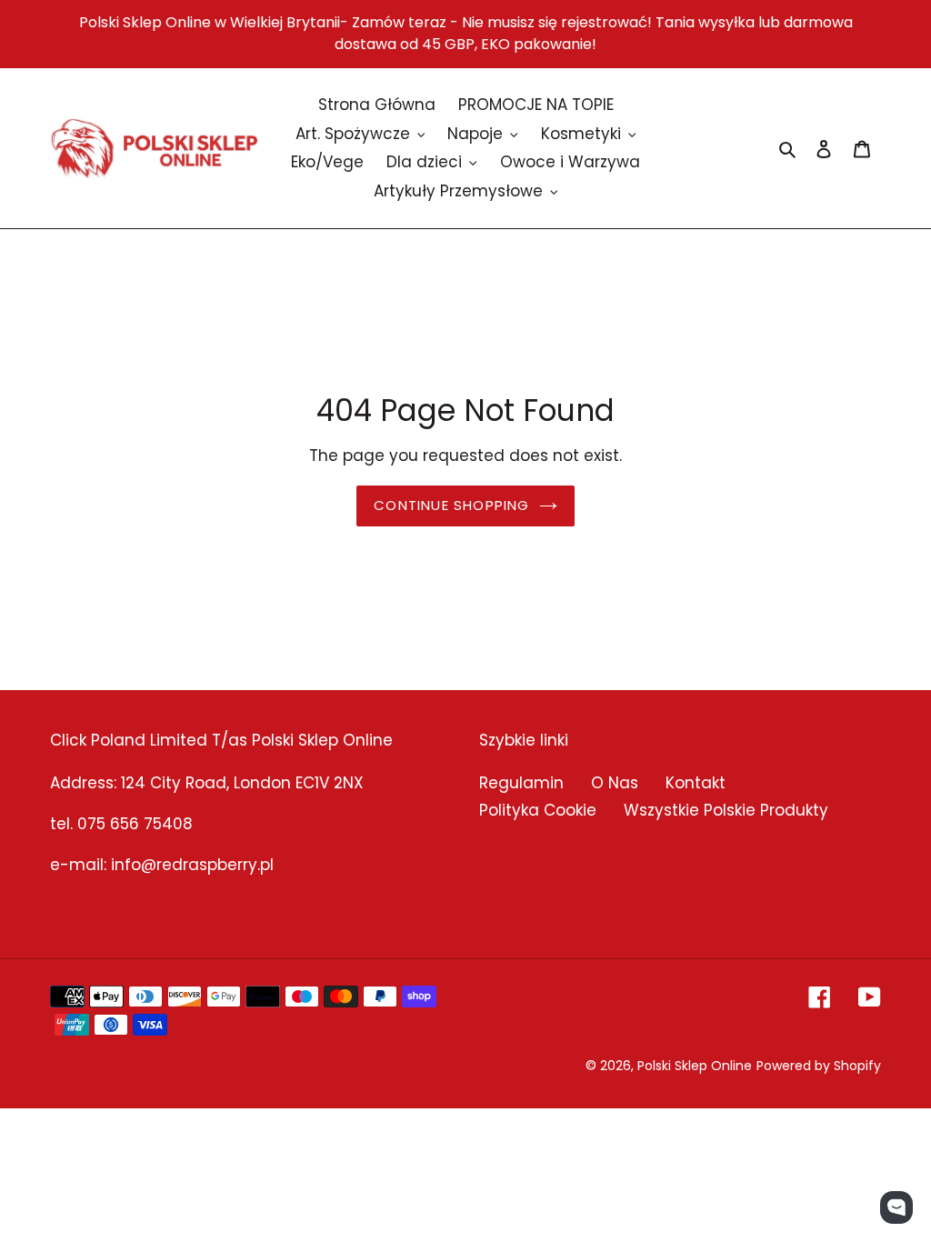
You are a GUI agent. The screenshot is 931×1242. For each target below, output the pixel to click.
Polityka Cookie (537, 810)
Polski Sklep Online (694, 1066)
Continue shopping (451, 505)
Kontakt (696, 783)
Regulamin (521, 783)
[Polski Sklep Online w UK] (154, 148)
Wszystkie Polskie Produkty (726, 810)
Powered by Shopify (818, 1066)
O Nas (614, 783)
